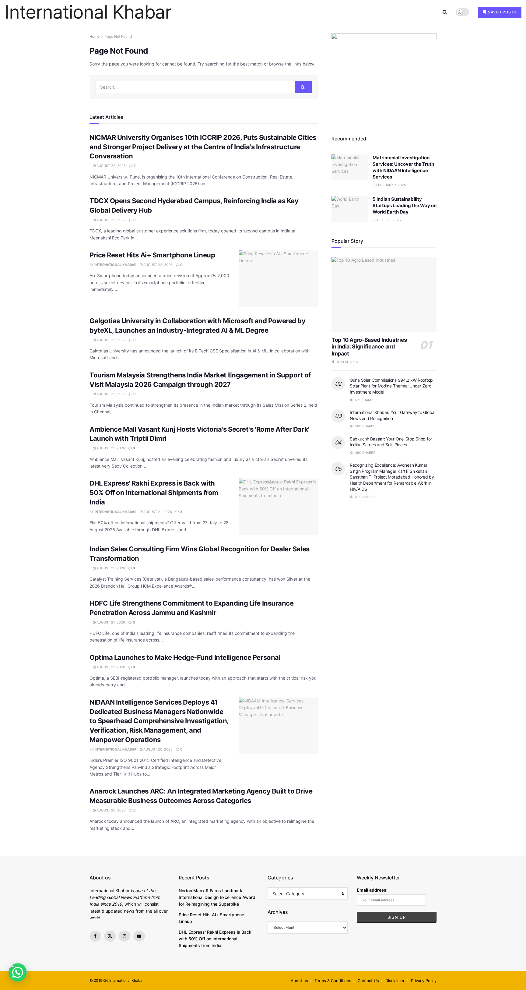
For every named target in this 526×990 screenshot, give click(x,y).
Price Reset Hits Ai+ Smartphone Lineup (152, 255)
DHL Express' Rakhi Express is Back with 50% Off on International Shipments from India (153, 492)
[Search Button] (445, 12)
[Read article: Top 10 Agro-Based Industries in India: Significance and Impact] (384, 294)
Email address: (372, 890)
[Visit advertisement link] (384, 77)
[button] (18, 972)
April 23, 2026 (388, 220)
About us (299, 980)
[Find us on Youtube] (139, 936)
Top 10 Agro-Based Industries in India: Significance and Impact (369, 347)
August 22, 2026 (111, 166)
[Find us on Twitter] (110, 936)
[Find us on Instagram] (124, 936)
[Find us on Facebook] (95, 936)
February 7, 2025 (390, 185)
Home (94, 36)
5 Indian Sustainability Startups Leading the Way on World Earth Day (405, 205)
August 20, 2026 (157, 749)
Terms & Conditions (332, 980)
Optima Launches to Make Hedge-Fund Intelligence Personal (184, 657)
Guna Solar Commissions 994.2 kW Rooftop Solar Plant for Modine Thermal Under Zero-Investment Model (391, 385)
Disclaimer (395, 980)
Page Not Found (118, 36)
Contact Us (368, 980)
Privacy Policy (424, 980)
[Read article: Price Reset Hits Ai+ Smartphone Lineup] (278, 278)
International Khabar (88, 12)
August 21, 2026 (110, 448)
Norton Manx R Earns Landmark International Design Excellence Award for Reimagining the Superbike (217, 897)
